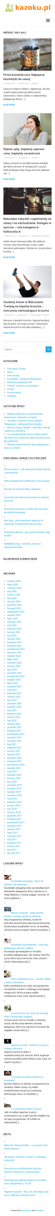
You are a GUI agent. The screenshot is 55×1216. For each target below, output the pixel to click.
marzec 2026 (13, 594)
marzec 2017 (13, 846)
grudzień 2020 (14, 758)
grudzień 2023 (14, 673)
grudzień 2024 (14, 642)
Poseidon (40, 1210)
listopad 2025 (14, 608)
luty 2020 (12, 781)
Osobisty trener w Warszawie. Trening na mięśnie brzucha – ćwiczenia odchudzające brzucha (26, 306)
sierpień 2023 (14, 679)
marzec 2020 (13, 778)
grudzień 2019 (14, 785)
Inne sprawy (13, 375)
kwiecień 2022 (14, 713)
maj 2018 (12, 798)
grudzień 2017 (14, 815)
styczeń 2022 (14, 724)
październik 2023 (16, 676)
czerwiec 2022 (14, 707)
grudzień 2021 (14, 727)
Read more (9, 105)
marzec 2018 (13, 805)
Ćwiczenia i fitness (41, 236)
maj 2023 (12, 690)
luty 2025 (12, 635)
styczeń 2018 (14, 812)
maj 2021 (12, 744)
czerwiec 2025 (14, 622)
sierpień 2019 (14, 792)
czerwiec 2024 (14, 662)
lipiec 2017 (12, 832)
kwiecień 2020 (14, 775)
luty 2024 (12, 669)
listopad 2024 (14, 645)
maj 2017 (12, 839)
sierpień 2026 (14, 581)
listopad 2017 (14, 819)
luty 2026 (12, 598)
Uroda (35, 83)
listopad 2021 (14, 730)
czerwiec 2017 (14, 836)
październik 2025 (16, 611)
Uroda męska (14, 392)
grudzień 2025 (14, 605)
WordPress (26, 1210)
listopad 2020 (14, 761)
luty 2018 (12, 809)
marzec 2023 (13, 696)
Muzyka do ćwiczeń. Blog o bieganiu (22, 489)
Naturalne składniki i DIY (19, 382)
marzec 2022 (13, 717)
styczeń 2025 (14, 639)
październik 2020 (16, 764)
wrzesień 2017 (14, 826)
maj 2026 (12, 591)
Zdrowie (11, 396)
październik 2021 (16, 734)
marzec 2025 (13, 632)
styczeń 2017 (14, 853)
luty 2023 (12, 700)
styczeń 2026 (14, 601)
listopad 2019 (14, 788)
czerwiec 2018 (14, 795)
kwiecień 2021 (14, 747)
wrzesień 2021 (14, 737)
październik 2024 (16, 649)
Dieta (10, 372)
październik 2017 (16, 822)
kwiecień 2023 (14, 693)
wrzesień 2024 (14, 652)
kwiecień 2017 (14, 843)
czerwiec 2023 (14, 686)
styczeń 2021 (14, 754)
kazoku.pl (23, 83)
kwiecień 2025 (14, 628)
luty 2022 (12, 720)
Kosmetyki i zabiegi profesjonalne (24, 379)
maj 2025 (12, 625)
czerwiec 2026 (14, 588)
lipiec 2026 (12, 584)
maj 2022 (12, 710)
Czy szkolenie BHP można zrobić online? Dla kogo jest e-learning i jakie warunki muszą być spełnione (27, 437)
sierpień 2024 (14, 656)
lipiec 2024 (12, 659)
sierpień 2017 (14, 829)
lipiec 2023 (12, 683)
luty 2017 (12, 849)
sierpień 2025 (14, 615)
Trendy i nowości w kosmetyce (22, 385)
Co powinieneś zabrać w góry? (26, 1109)
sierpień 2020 (14, 768)
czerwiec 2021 (14, 741)
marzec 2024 (13, 666)
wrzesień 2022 (14, 703)
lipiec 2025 (12, 618)
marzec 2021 (13, 751)
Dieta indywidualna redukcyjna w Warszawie (26, 481)
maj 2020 (12, 771)
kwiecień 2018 (14, 802)
